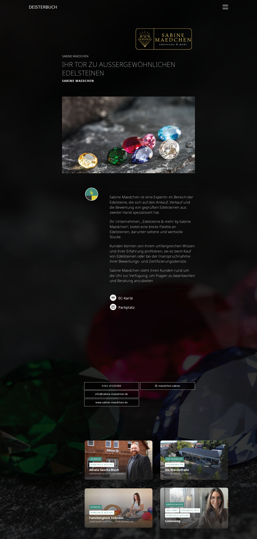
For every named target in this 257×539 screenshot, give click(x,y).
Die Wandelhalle (177, 470)
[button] (225, 7)
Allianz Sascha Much (104, 470)
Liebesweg (173, 521)
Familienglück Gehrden (106, 518)
